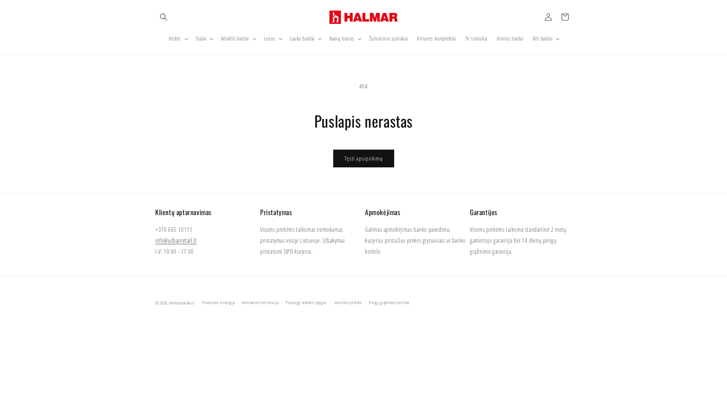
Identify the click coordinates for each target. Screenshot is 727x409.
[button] (163, 17)
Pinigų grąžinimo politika (389, 302)
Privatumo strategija (218, 302)
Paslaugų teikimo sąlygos (306, 302)
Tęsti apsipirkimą (364, 158)
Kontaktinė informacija (260, 302)
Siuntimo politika (348, 302)
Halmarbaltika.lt (182, 303)
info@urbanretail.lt (176, 240)
